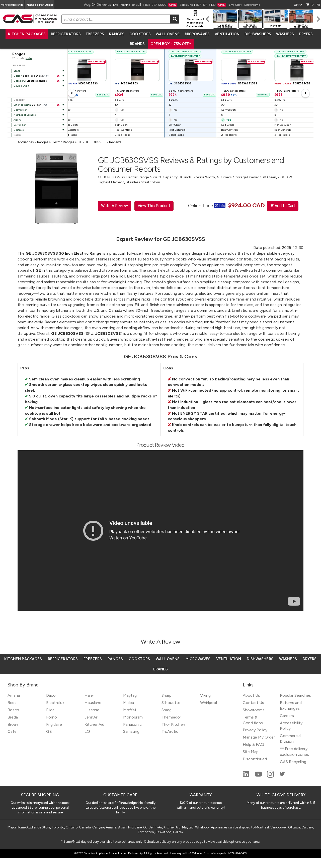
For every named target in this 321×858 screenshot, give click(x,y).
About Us (251, 695)
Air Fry (17, 119)
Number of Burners (25, 114)
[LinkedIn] (246, 776)
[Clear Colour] (58, 76)
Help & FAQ (253, 744)
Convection (20, 109)
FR (318, 5)
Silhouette (171, 702)
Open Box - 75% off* (170, 44)
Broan (13, 724)
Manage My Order (39, 5)
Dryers (306, 34)
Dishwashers (258, 34)
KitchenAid (94, 724)
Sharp (167, 695)
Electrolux (55, 702)
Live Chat (235, 5)
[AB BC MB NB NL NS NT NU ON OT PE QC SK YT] (298, 5)
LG (87, 731)
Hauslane (93, 702)
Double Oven (21, 85)
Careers (287, 715)
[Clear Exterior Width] (58, 105)
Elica (50, 709)
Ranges (116, 34)
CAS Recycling (293, 761)
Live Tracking (121, 5)
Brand (17, 70)
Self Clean (20, 124)
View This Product (154, 205)
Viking (205, 695)
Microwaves (197, 34)
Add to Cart (282, 205)
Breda (13, 717)
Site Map (251, 751)
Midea (128, 702)
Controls (19, 129)
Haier (89, 695)
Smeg (167, 709)
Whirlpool (208, 702)
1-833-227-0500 (159, 5)
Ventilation (227, 34)
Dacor (51, 695)
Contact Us (253, 702)
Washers (285, 34)
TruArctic (170, 731)
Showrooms (252, 5)
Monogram (133, 717)
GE (49, 731)
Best (12, 702)
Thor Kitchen (173, 724)
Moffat (129, 709)
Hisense (92, 709)
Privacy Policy (255, 730)
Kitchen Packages (27, 34)
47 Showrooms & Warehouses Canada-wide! (195, 21)
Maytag (130, 695)
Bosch (13, 709)
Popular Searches (295, 695)
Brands (137, 44)
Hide (29, 58)
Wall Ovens (168, 34)
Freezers (95, 34)
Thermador (171, 717)
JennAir (91, 717)
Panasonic (132, 724)
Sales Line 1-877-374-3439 (202, 5)
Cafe (12, 731)
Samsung (131, 731)
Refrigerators (66, 34)
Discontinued (255, 759)
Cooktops (140, 34)
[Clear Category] (58, 81)
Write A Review (114, 205)
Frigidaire (54, 724)
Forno (51, 717)
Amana (14, 695)
